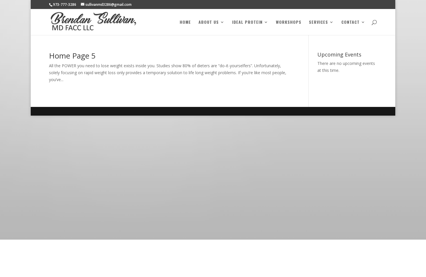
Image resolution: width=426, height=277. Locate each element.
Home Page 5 (72, 55)
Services (318, 22)
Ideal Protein (247, 22)
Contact (350, 22)
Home (185, 22)
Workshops (288, 22)
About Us (209, 22)
